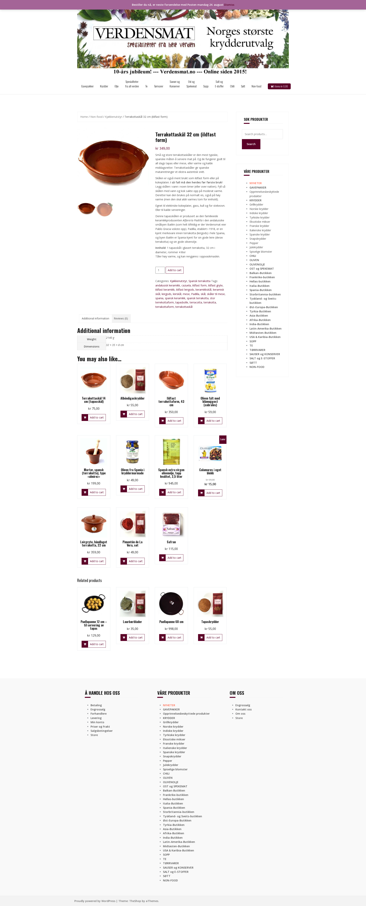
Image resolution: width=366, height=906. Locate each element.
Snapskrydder (258, 238)
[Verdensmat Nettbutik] (183, 39)
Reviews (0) (121, 318)
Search (251, 144)
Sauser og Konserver (175, 83)
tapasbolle (181, 302)
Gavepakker (87, 86)
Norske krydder (259, 209)
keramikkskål (203, 289)
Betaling (96, 705)
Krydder (104, 86)
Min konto (97, 722)
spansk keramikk (175, 298)
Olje (117, 86)
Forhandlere (99, 713)
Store (94, 735)
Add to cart (174, 270)
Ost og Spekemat (191, 83)
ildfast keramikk (165, 289)
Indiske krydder (259, 213)
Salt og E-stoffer (219, 83)
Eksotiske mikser (260, 221)
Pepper (254, 243)
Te (146, 86)
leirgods (166, 294)
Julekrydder (256, 247)
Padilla (195, 294)
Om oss (240, 713)
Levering (96, 718)
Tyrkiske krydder (260, 217)
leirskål (177, 294)
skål (203, 294)
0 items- (280, 86)
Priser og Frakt (100, 726)
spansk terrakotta (198, 298)
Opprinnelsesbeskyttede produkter (186, 713)
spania (159, 298)
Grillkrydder (256, 204)
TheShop (135, 901)
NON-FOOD (257, 367)
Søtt (243, 86)
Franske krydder (259, 226)
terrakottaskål (184, 307)
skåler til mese (216, 294)
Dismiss (229, 4)
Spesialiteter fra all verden (132, 83)
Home (84, 116)
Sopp (206, 86)
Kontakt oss (243, 709)
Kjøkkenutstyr (113, 116)
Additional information (95, 318)
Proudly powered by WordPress (94, 901)
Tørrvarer (158, 86)
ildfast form (199, 285)
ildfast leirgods (185, 289)
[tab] (95, 318)
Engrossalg (98, 709)
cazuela (186, 285)
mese (186, 294)
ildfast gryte (215, 285)
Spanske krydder (260, 234)
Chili (232, 86)
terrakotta (210, 302)
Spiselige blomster (261, 251)
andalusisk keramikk (167, 285)
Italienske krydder (260, 230)
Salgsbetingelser (102, 731)
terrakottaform (164, 307)
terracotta (196, 302)
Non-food (256, 86)
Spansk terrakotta (199, 281)
